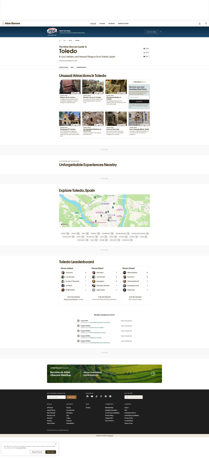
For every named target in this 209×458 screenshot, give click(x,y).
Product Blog (109, 415)
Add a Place (51, 423)
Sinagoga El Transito (96, 337)
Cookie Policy (129, 420)
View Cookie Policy (21, 448)
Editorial (69, 404)
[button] (72, 93)
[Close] (56, 444)
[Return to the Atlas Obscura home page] (11, 23)
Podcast (69, 420)
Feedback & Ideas (111, 410)
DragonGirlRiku (85, 326)
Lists (67, 415)
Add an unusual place (70, 299)
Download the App (135, 397)
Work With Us (109, 420)
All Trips (88, 407)
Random (50, 418)
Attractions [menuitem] (63, 67)
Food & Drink (70, 410)
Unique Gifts (109, 418)
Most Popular (51, 413)
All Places (50, 407)
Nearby (49, 420)
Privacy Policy (139, 105)
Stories (68, 407)
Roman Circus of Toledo (97, 327)
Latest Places (51, 410)
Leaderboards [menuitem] (81, 67)
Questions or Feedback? (104, 435)
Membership (109, 407)
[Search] (206, 23)
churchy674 (84, 320)
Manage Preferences (37, 452)
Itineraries (69, 413)
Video (68, 418)
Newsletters (70, 423)
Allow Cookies (50, 452)
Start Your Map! (151, 32)
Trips (87, 404)
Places (49, 404)
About (127, 407)
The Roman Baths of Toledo (98, 332)
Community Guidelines (112, 413)
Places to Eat (51, 415)
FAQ (126, 410)
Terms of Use (128, 423)
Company (128, 404)
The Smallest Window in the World (100, 322)
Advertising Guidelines (132, 415)
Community (109, 404)
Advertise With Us (130, 413)
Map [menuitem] (72, 67)
